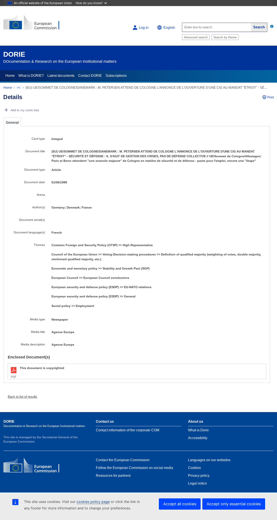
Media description (33, 344)
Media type (37, 319)
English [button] (169, 27)
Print (270, 97)
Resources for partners (113, 475)
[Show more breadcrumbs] (18, 88)
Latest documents (60, 75)
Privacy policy (198, 475)
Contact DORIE (90, 75)
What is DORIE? (31, 75)
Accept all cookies (179, 504)
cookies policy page (93, 501)
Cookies (194, 468)
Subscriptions (116, 75)
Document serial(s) (32, 219)
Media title (38, 332)
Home (10, 75)
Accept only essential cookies (234, 504)
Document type (34, 169)
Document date (34, 182)
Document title (35, 151)
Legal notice (197, 483)
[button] (21, 396)
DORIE (14, 54)
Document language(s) (29, 232)
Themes (39, 245)
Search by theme (225, 37)
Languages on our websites (209, 460)
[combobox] (216, 27)
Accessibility (197, 438)
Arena (41, 194)
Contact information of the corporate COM (127, 430)
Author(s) (38, 207)
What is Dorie (198, 430)
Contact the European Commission (123, 460)
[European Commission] (34, 24)
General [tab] (12, 122)
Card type (38, 138)
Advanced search (196, 37)
